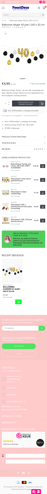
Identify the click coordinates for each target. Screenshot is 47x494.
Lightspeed (38, 487)
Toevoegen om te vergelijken (12, 116)
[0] (44, 7)
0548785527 (12, 388)
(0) (25, 27)
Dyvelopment (31, 489)
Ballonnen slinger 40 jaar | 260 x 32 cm (24, 21)
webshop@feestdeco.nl (16, 401)
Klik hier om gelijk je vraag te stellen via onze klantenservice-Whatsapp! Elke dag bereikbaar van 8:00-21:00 (28, 241)
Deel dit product (30, 116)
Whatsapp (19, 346)
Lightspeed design (17, 489)
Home (4, 21)
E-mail (19, 354)
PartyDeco (6, 27)
